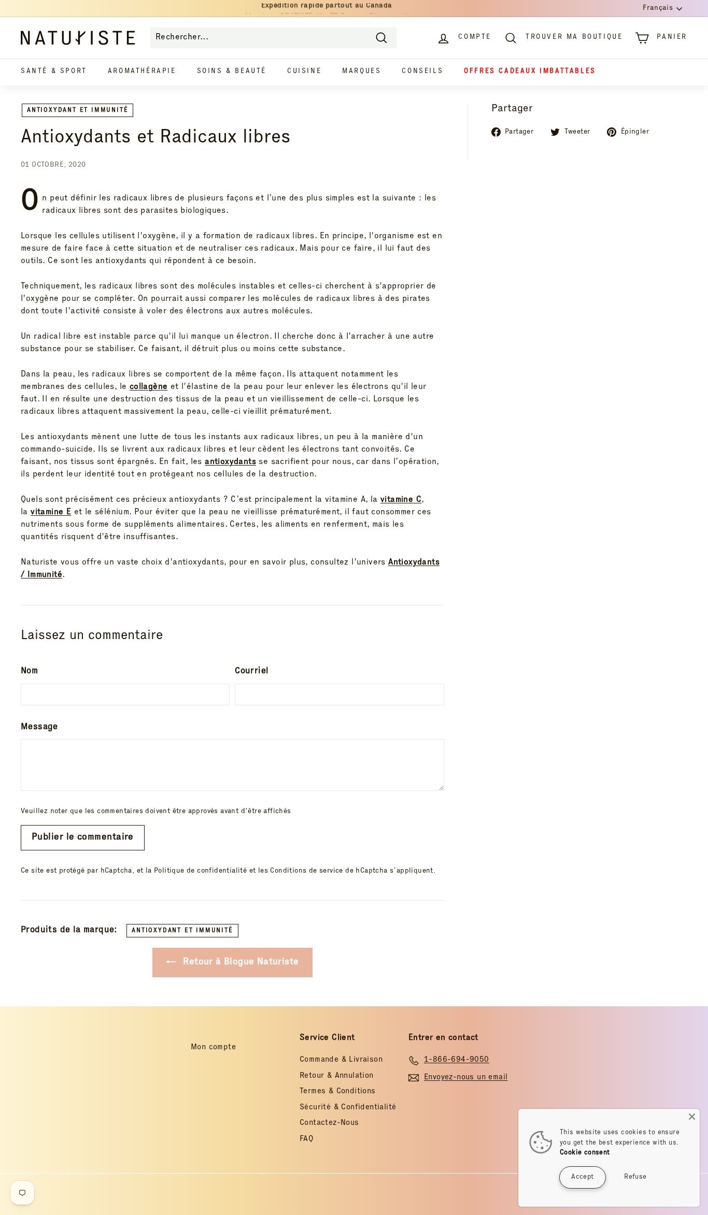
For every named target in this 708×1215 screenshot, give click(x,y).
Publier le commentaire (83, 837)
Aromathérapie (142, 71)
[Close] (692, 1116)
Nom (29, 671)
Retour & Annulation (337, 1076)
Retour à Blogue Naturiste (239, 962)
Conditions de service (306, 871)
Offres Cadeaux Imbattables (530, 71)
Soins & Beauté (231, 71)
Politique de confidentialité (200, 871)
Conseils (422, 71)
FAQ (307, 1139)
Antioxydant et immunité (77, 110)
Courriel (251, 671)
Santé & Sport (54, 71)
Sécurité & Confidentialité (348, 1107)
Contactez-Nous (329, 1123)
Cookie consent (585, 1153)
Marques (361, 71)
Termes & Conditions (338, 1091)
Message (39, 727)
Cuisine (304, 71)
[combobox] (273, 37)
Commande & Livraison (341, 1060)
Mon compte (213, 1047)
